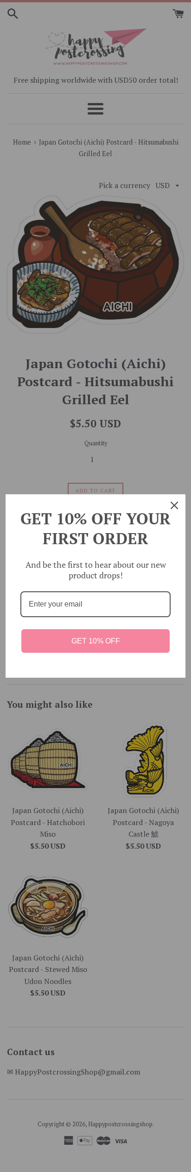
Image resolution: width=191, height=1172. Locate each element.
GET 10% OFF (95, 641)
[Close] (174, 505)
